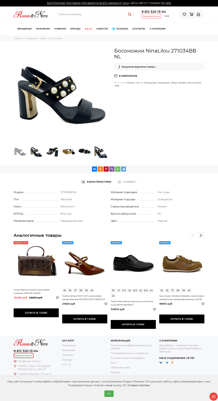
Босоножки (194, 82)
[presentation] (192, 235)
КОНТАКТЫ (139, 28)
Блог (113, 362)
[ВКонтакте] (94, 169)
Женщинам (24, 28)
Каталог (131, 82)
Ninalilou (182, 82)
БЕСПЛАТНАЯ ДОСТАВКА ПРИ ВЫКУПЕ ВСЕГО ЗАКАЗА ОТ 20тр (88, 3)
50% (168, 3)
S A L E (88, 28)
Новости (102, 28)
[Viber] (111, 169)
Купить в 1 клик (36, 312)
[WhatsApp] (117, 169)
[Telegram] (123, 169)
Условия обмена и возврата (128, 358)
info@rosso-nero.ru (29, 361)
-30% (116, 85)
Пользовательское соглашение (130, 353)
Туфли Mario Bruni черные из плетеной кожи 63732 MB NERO (132, 303)
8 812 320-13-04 (154, 12)
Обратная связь (120, 367)
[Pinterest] (106, 169)
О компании (158, 28)
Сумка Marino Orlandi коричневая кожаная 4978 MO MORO (32, 291)
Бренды (76, 28)
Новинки (60, 28)
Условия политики (138, 385)
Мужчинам (43, 28)
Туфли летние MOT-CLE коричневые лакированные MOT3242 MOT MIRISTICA (83, 298)
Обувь (174, 82)
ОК (109, 393)
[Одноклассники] (100, 169)
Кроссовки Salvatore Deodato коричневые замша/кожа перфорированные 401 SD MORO (181, 298)
